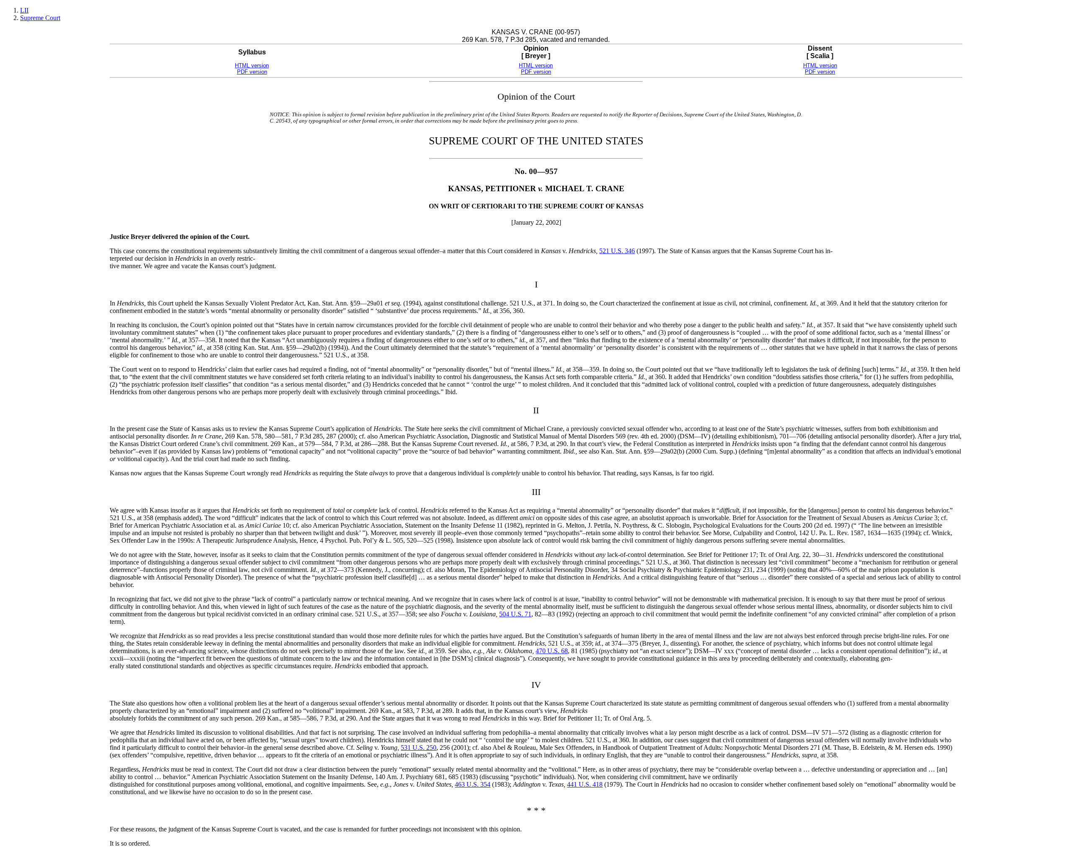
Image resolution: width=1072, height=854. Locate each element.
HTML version (252, 65)
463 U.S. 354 (472, 784)
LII (24, 10)
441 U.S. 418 (585, 784)
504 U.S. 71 (515, 614)
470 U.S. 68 (552, 650)
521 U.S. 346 (617, 250)
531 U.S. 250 (418, 747)
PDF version (252, 72)
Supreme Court (40, 17)
